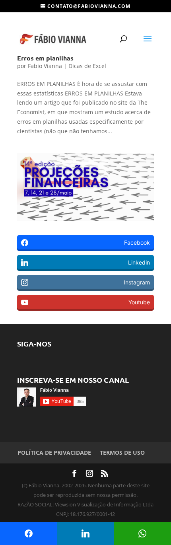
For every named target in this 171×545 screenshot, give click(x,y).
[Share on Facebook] (28, 533)
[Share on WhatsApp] (142, 533)
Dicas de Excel (87, 66)
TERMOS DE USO (122, 452)
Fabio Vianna (45, 66)
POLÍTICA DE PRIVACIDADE (54, 452)
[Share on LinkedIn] (85, 533)
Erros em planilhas (45, 58)
